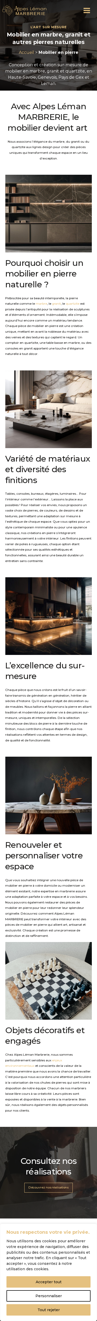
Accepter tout (49, 1282)
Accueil (26, 52)
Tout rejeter (49, 1310)
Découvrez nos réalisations (48, 1187)
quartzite (72, 303)
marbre (41, 303)
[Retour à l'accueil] (24, 11)
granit (56, 303)
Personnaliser (48, 1296)
